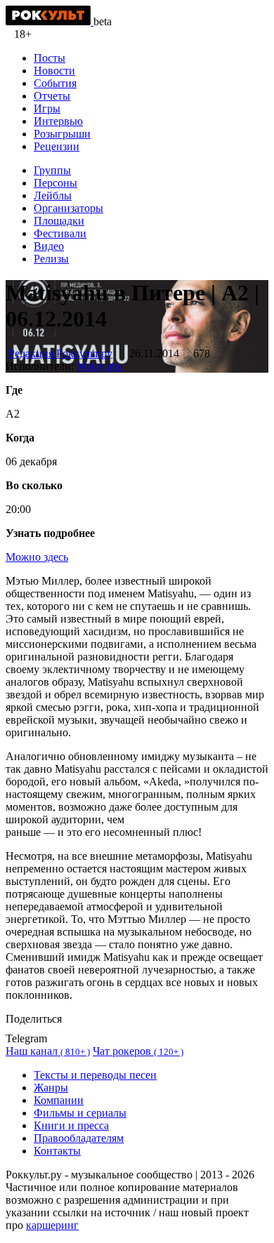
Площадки (59, 221)
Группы (52, 170)
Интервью (58, 121)
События (55, 83)
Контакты (57, 1151)
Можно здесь (37, 557)
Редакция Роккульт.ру (60, 353)
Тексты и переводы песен (95, 1075)
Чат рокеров (138, 1051)
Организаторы (68, 208)
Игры (47, 108)
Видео (49, 246)
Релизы (51, 259)
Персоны (55, 183)
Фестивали (60, 233)
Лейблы (53, 195)
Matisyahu (100, 366)
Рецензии (56, 146)
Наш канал (48, 1051)
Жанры (51, 1088)
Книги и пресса (71, 1125)
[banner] (49, 21)
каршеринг (52, 1225)
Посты (49, 58)
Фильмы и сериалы (80, 1113)
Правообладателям (79, 1138)
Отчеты (52, 96)
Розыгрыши (62, 134)
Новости (54, 71)
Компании (59, 1100)
